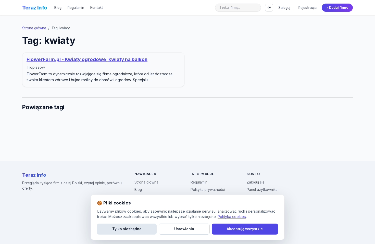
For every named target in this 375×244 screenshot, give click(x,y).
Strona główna (34, 28)
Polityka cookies (232, 216)
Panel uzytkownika (262, 190)
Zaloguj (284, 8)
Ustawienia (184, 229)
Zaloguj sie (256, 182)
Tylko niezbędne (127, 229)
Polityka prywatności (208, 190)
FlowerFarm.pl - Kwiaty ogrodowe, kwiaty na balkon (87, 59)
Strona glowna (146, 182)
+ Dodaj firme (337, 7)
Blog (57, 8)
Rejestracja (307, 8)
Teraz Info (34, 8)
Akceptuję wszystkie (245, 229)
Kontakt (96, 8)
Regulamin (76, 8)
